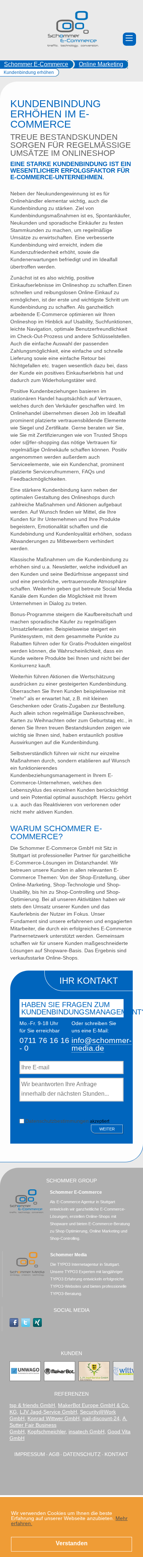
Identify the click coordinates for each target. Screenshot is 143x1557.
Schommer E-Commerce (36, 64)
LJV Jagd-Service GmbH (48, 1412)
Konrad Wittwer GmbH (53, 1418)
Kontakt (116, 1454)
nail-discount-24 (101, 1418)
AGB (54, 1454)
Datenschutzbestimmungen (57, 1121)
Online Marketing (101, 64)
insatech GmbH (86, 1431)
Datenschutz (82, 1454)
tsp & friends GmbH (32, 1405)
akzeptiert (67, 1120)
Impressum (29, 1454)
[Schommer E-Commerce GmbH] (73, 29)
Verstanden (72, 1543)
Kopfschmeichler (46, 1431)
